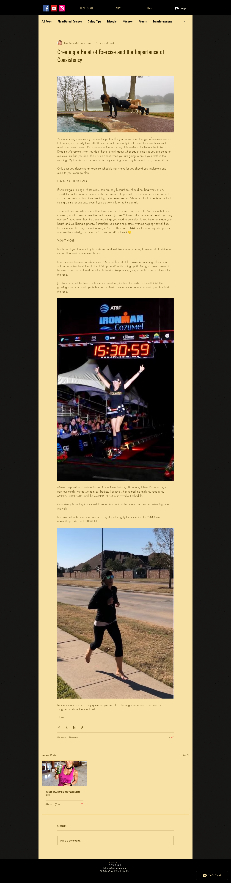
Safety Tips (94, 21)
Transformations (162, 21)
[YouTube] (54, 8)
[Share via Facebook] (58, 727)
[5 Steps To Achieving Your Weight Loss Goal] (64, 773)
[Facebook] (46, 8)
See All (186, 754)
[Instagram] (62, 8)
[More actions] (172, 43)
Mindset (127, 21)
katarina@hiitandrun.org (114, 868)
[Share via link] (81, 727)
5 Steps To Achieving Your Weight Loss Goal (63, 793)
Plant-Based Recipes (70, 21)
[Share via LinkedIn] (74, 727)
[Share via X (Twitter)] (66, 727)
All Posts (47, 21)
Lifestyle (111, 21)
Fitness (143, 21)
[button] (185, 21)
